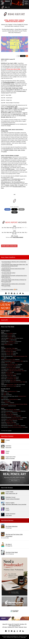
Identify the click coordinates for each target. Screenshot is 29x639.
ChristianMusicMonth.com (9, 124)
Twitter (18, 150)
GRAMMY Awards (10, 169)
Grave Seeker (9, 515)
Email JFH (16, 624)
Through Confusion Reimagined (12, 498)
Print (14, 212)
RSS (16, 289)
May (13, 227)
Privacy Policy (23, 637)
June (16, 227)
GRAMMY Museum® (7, 164)
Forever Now (8, 447)
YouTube (23, 150)
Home (25, 627)
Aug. (20, 227)
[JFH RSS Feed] (27, 56)
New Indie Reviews (7, 488)
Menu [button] (6, 7)
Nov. (13, 233)
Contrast (7, 509)
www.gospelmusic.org (8, 148)
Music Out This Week (7, 327)
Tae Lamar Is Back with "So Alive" (8, 272)
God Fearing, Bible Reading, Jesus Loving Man (16, 504)
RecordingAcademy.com (17, 179)
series (15, 85)
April (11, 227)
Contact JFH (11, 624)
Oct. (26, 232)
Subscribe (21, 627)
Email (21, 209)
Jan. (2, 227)
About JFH (4, 624)
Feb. (5, 227)
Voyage (7, 453)
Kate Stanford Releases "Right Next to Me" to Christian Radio (14, 261)
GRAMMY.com (6, 179)
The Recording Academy (6, 157)
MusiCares (7, 167)
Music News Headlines (8, 257)
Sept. (23, 232)
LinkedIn (5, 151)
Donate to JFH (11, 627)
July (18, 227)
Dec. (16, 233)
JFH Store (4, 627)
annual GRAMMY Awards (8, 83)
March (8, 227)
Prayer (16, 627)
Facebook (6, 150)
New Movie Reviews (7, 520)
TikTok (15, 150)
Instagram (11, 150)
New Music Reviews (7, 436)
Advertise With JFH (16, 625)
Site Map (22, 624)
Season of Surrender (10, 458)
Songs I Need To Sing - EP (11, 493)
